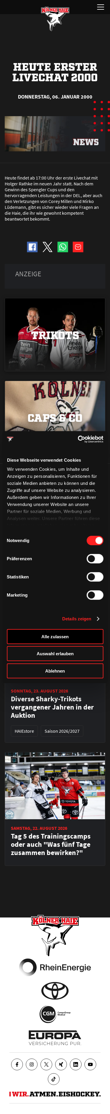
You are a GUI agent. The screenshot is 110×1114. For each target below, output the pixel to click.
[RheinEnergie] (55, 967)
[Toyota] (55, 991)
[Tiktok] (54, 1079)
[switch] (95, 558)
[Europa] (55, 1038)
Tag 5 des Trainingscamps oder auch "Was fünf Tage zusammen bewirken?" (51, 844)
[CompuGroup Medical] (55, 1014)
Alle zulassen (55, 636)
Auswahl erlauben (55, 653)
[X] (46, 1064)
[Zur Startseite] (55, 19)
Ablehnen (55, 670)
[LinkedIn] (76, 1064)
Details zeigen (76, 618)
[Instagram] (32, 1064)
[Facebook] (17, 1064)
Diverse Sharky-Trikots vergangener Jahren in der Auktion (52, 707)
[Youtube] (90, 1064)
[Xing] (61, 1064)
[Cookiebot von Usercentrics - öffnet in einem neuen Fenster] (78, 439)
